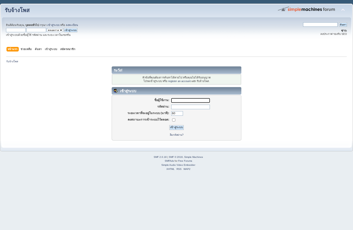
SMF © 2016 (176, 157)
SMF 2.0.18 (160, 157)
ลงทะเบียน (72, 25)
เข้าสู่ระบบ (53, 25)
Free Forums (185, 161)
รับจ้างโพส (17, 10)
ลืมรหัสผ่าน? (176, 134)
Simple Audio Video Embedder (178, 165)
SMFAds (169, 161)
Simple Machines (193, 157)
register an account (179, 81)
